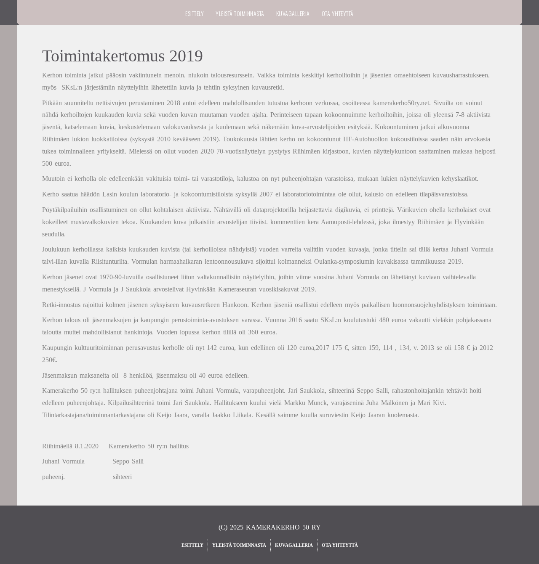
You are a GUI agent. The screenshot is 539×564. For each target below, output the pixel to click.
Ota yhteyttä (338, 13)
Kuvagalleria (293, 13)
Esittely (194, 13)
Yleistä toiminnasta (240, 13)
